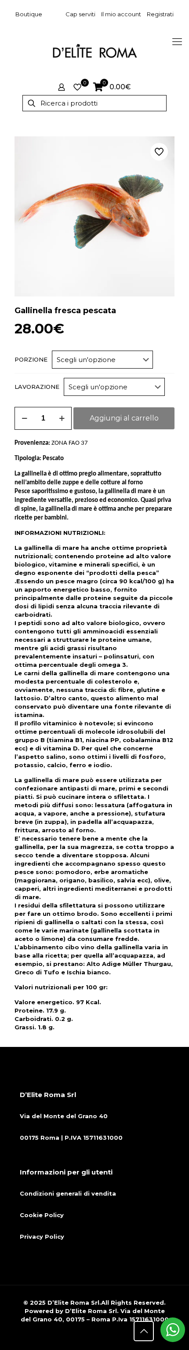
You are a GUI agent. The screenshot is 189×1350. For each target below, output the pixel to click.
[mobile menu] (177, 41)
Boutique (28, 14)
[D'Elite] (94, 51)
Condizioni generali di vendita (68, 1193)
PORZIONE (31, 359)
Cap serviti (80, 14)
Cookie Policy (42, 1214)
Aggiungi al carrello (124, 418)
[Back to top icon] (144, 1331)
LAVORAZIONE (37, 386)
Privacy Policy (42, 1236)
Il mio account (121, 14)
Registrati (160, 14)
